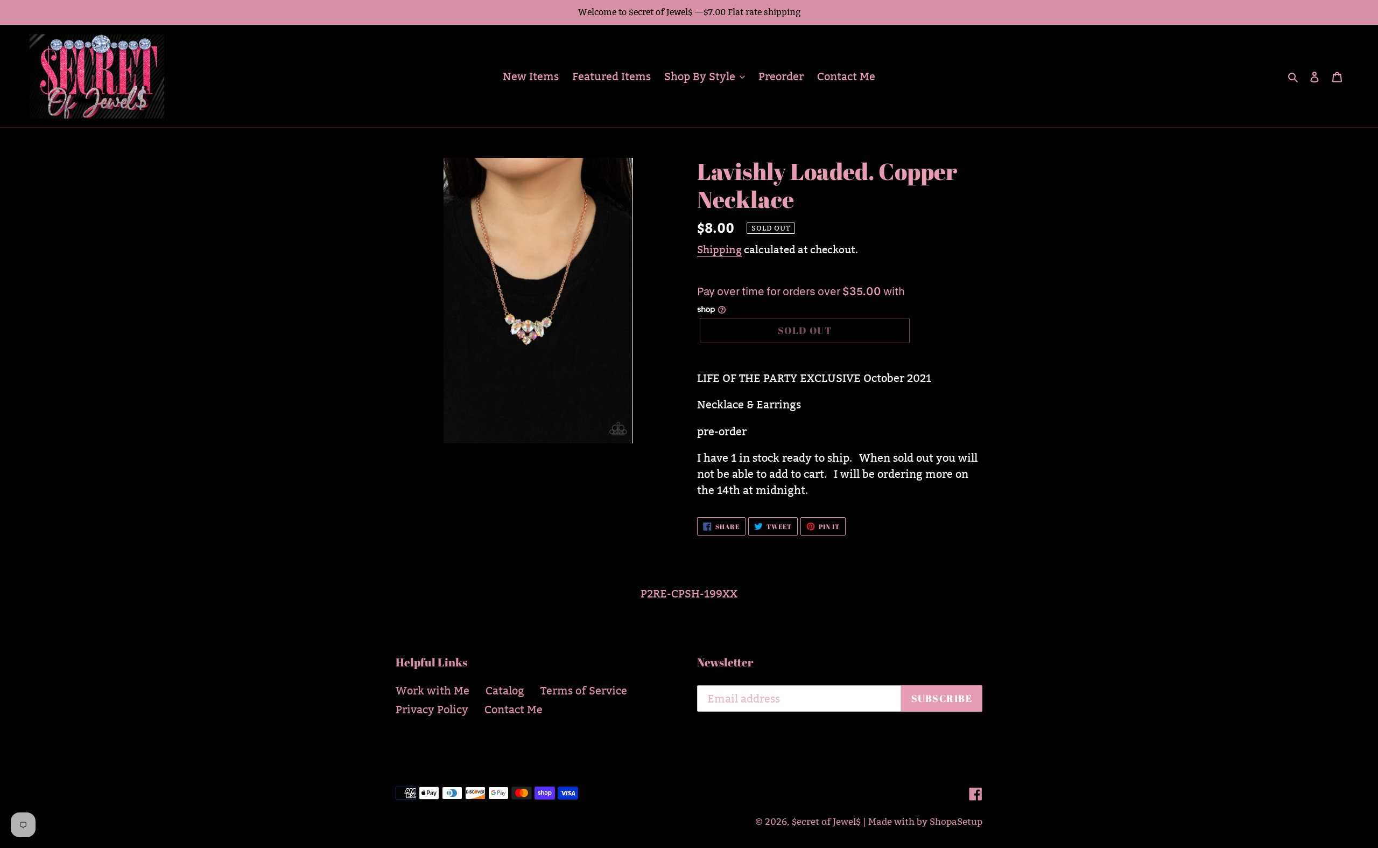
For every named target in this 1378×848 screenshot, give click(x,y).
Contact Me (513, 709)
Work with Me (432, 690)
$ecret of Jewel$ (826, 822)
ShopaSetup (956, 822)
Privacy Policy (432, 709)
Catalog (505, 690)
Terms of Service (583, 690)
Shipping (719, 249)
